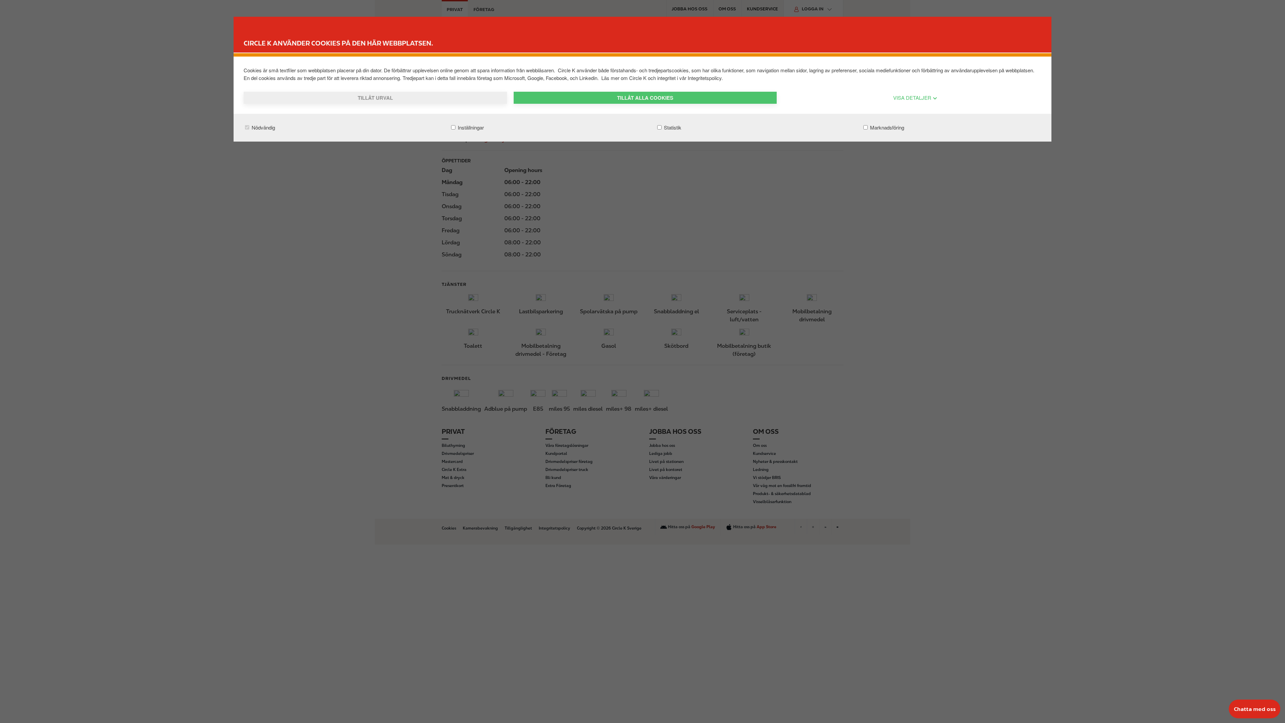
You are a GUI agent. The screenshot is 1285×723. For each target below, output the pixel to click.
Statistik (672, 127)
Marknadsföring (886, 127)
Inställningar (470, 127)
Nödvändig (262, 127)
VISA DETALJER (913, 97)
